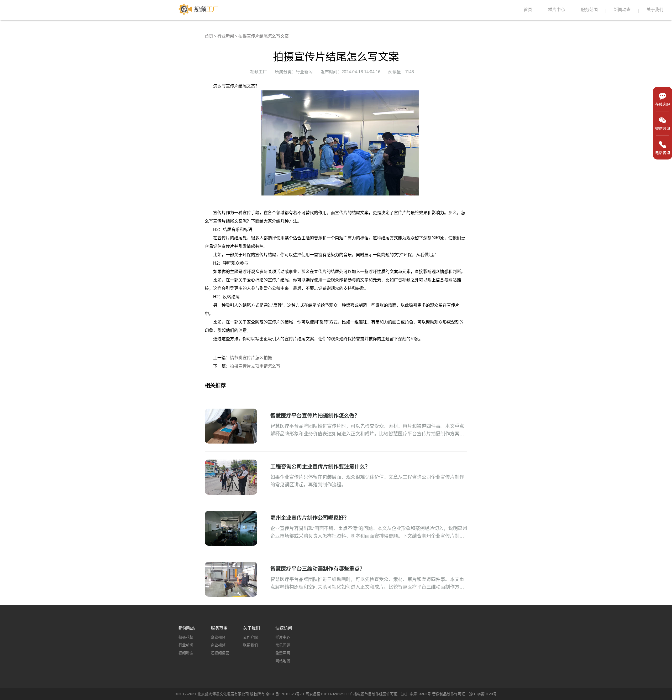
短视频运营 (220, 653)
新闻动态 (622, 9)
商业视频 (218, 645)
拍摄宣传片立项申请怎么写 (255, 366)
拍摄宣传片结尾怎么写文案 (263, 36)
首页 (528, 9)
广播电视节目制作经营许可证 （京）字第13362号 (390, 694)
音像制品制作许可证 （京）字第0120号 (464, 694)
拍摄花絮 (185, 637)
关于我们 (655, 9)
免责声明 (282, 653)
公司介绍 (250, 637)
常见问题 (282, 645)
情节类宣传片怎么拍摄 (251, 358)
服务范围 (589, 9)
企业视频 (218, 637)
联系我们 (250, 645)
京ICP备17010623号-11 (285, 694)
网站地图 (282, 661)
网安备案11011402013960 (327, 694)
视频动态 (185, 653)
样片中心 (556, 9)
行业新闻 (225, 36)
